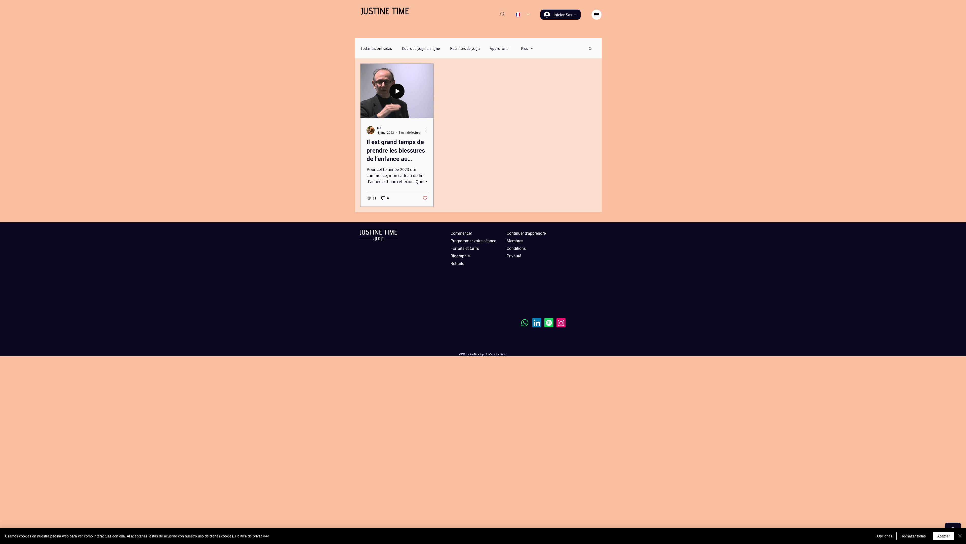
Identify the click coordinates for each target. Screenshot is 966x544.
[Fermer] (960, 536)
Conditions (516, 248)
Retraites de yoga (465, 48)
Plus (524, 48)
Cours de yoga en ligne (421, 48)
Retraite (457, 263)
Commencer (461, 233)
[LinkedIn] (536, 322)
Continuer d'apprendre (526, 233)
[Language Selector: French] (522, 14)
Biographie (460, 256)
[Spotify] (548, 322)
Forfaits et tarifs (465, 248)
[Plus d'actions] (427, 130)
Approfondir (500, 48)
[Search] (502, 14)
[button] (596, 15)
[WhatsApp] (524, 322)
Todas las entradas (376, 48)
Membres (515, 241)
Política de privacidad (252, 535)
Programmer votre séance (473, 241)
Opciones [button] (884, 535)
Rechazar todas (913, 535)
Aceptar (943, 535)
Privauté (514, 256)
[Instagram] (561, 322)
